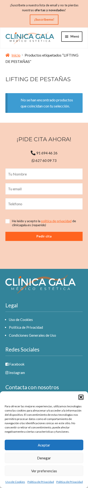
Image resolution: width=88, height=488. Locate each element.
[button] (81, 397)
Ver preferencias (44, 471)
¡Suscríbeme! (44, 19)
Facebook (16, 364)
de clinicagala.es (44, 223)
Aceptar (44, 445)
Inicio (15, 55)
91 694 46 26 (46, 153)
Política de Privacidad (40, 482)
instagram (16, 372)
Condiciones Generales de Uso (32, 335)
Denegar (44, 458)
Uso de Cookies (15, 482)
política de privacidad (56, 221)
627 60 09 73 (46, 160)
